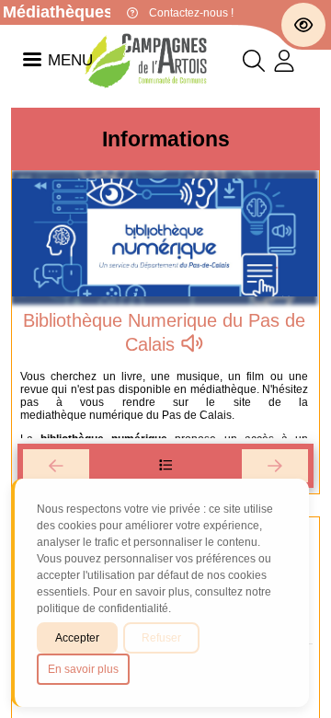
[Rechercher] (254, 65)
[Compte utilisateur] (284, 65)
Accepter (77, 637)
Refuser (161, 637)
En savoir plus (83, 669)
